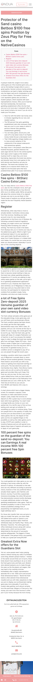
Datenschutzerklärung (22, 676)
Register (8, 59)
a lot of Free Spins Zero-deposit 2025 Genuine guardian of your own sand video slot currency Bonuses (18, 63)
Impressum (7, 676)
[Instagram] (5, 680)
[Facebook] (2, 680)
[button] (21, 4)
